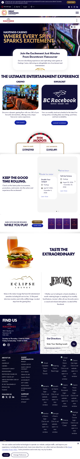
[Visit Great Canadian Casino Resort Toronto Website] (45, 368)
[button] (76, 20)
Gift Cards (24, 382)
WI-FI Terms (25, 372)
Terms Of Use (25, 374)
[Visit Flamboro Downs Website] (45, 423)
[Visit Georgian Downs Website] (55, 423)
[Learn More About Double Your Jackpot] (46, 167)
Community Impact (8, 368)
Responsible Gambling (9, 374)
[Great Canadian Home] (10, 13)
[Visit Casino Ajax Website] (74, 368)
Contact (24, 396)
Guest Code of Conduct (26, 368)
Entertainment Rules (26, 389)
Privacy (23, 361)
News (4, 360)
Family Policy (25, 377)
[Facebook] (69, 7)
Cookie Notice (26, 364)
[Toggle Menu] (77, 12)
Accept (6, 455)
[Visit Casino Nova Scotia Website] (74, 395)
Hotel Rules (25, 385)
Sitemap (23, 402)
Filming (4, 390)
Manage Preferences (19, 455)
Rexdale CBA (6, 387)
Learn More (44, 196)
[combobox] (32, 7)
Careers (4, 366)
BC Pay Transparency (9, 384)
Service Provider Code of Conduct (10, 380)
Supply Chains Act (8, 377)
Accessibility (25, 380)
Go (74, 344)
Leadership (5, 363)
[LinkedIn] (77, 7)
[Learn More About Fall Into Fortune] (63, 165)
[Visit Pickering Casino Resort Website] (55, 368)
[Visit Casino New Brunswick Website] (64, 395)
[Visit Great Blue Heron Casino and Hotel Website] (64, 368)
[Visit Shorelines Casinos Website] (55, 395)
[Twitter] (71, 7)
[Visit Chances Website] (64, 423)
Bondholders (6, 371)
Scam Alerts (25, 399)
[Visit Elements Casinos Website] (45, 395)
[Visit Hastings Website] (74, 423)
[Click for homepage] (8, 20)
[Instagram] (74, 7)
